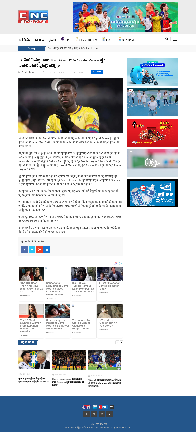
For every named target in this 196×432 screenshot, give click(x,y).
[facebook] (86, 414)
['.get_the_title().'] (35, 359)
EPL (67, 40)
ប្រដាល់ (52, 40)
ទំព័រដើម (25, 40)
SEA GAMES (129, 40)
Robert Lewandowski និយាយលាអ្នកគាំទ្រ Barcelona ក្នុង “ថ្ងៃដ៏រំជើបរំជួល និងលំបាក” (34, 382)
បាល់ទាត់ (39, 40)
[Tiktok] (109, 414)
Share (98, 72)
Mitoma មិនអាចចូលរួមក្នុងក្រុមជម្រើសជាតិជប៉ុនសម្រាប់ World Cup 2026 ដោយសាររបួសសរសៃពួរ (70, 383)
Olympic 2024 (88, 40)
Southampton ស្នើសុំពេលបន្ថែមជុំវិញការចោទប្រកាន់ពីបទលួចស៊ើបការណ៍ (104, 383)
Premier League (29, 72)
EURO (109, 40)
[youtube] (102, 414)
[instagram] (94, 414)
